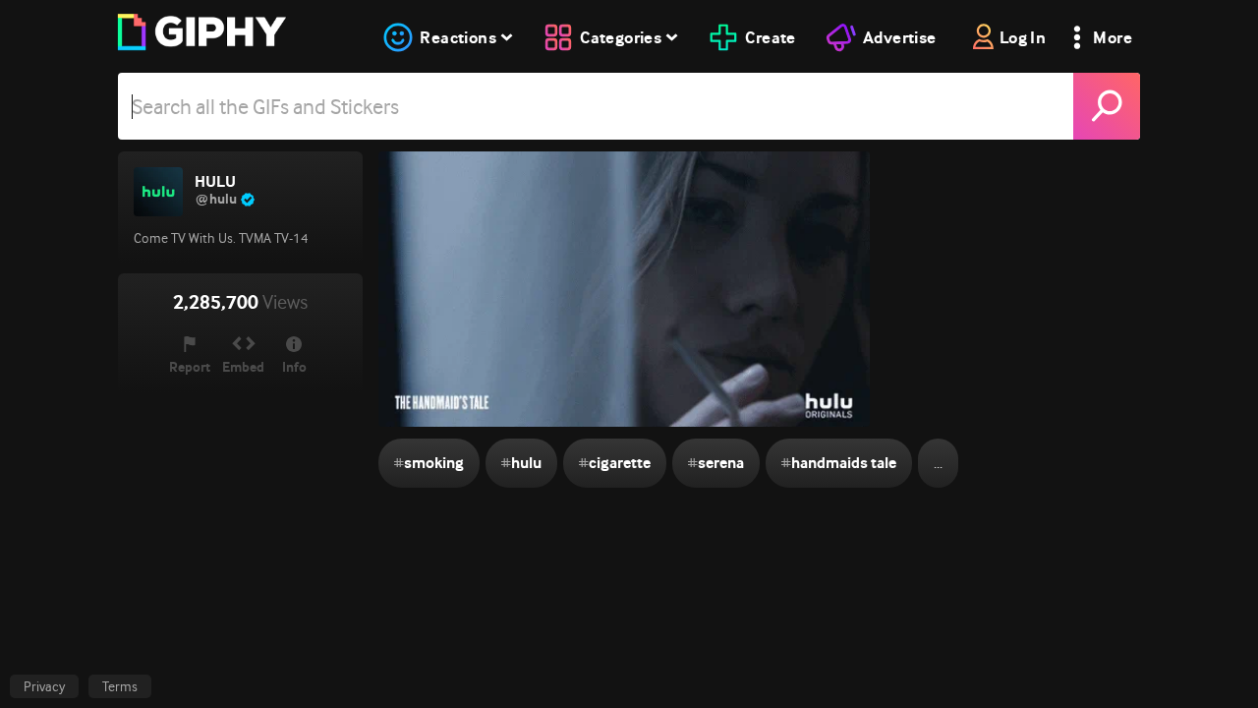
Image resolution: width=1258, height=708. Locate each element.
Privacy (44, 686)
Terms (120, 686)
